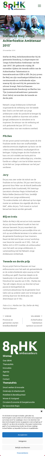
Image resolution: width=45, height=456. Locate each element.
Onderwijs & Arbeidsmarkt (14, 391)
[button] (41, 411)
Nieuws (6, 375)
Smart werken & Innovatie (13, 387)
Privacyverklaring (22, 453)
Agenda (6, 372)
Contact (6, 379)
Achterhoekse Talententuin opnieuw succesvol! (34, 321)
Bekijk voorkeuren (22, 447)
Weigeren (22, 441)
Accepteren (22, 435)
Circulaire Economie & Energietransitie (19, 402)
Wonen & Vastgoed (11, 398)
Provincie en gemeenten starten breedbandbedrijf (10, 321)
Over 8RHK (7, 361)
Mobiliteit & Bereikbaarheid (14, 395)
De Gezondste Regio (11, 406)
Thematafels (8, 364)
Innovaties (7, 368)
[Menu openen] (39, 5)
